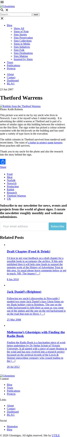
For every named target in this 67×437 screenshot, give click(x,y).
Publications (13, 65)
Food (10, 174)
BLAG (11, 83)
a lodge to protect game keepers (45, 142)
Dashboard (13, 80)
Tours (10, 62)
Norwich (11, 183)
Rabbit (10, 189)
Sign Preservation (23, 37)
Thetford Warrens (16, 195)
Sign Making (21, 56)
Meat (9, 177)
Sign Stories (20, 34)
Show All (19, 28)
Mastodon (12, 426)
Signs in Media (22, 43)
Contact (11, 77)
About (10, 74)
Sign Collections (23, 40)
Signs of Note (21, 31)
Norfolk (11, 180)
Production (13, 186)
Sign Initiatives (22, 46)
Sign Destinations (23, 53)
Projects (11, 68)
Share (3, 167)
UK (9, 198)
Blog (9, 25)
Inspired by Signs (23, 59)
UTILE (56, 435)
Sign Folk (19, 50)
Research (12, 192)
